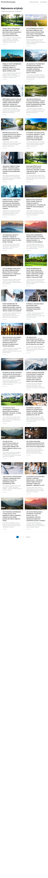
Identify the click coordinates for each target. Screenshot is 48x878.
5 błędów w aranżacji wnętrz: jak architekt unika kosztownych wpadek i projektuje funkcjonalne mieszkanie (35, 307)
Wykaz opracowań (34, 2)
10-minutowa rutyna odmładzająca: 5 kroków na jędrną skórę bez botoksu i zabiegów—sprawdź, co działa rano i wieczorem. (12, 411)
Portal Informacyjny (8, 2)
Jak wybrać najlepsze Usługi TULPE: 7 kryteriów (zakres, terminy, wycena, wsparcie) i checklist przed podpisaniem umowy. (11, 169)
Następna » (28, 537)
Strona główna (43, 2)
